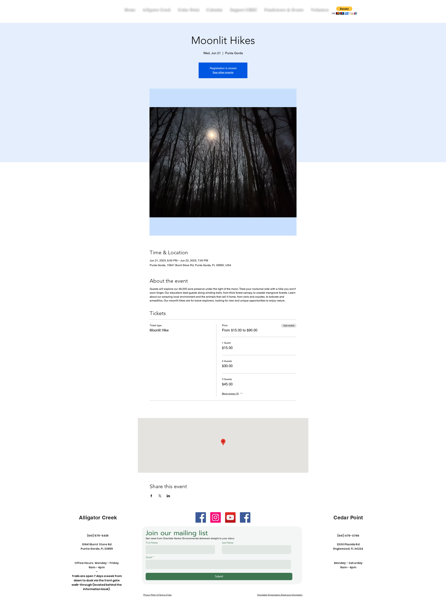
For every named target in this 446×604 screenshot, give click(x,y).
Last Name (227, 542)
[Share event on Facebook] (151, 495)
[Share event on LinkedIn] (168, 495)
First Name (152, 542)
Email (149, 557)
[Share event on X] (160, 495)
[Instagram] (215, 517)
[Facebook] (200, 517)
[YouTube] (230, 517)
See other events (223, 72)
